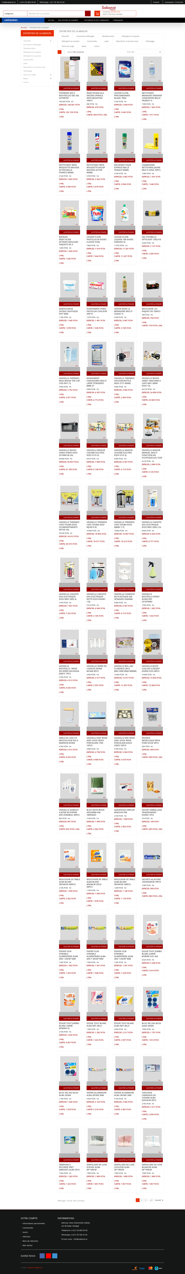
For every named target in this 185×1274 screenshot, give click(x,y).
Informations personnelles (34, 1223)
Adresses (26, 1236)
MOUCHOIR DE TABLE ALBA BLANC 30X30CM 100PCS (124, 882)
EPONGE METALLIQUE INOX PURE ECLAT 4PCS (151, 740)
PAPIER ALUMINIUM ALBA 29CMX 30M (124, 1094)
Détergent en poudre (32, 56)
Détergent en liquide (32, 52)
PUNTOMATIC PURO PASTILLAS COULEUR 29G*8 (97, 311)
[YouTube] (48, 1255)
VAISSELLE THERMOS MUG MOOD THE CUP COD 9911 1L (69, 381)
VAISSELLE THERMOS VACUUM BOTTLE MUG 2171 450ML (124, 381)
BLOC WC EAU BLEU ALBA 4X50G (151, 1024)
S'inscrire (179, 2)
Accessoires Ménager (32, 44)
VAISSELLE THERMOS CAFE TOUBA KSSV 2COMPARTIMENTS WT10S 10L (69, 526)
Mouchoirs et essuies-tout (34, 67)
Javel (25, 63)
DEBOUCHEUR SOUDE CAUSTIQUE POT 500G (68, 311)
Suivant (159, 1200)
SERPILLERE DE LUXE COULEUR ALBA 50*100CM (124, 1167)
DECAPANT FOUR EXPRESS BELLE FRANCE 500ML (122, 167)
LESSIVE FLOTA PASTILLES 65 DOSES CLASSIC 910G (96, 239)
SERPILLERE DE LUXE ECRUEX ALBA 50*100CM (97, 1167)
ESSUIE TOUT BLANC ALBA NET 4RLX (124, 1024)
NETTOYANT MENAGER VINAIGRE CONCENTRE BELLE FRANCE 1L (152, 97)
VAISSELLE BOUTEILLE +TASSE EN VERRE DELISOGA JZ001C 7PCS (69, 670)
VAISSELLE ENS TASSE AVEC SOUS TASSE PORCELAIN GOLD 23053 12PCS (124, 742)
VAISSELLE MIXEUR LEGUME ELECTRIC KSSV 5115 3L (96, 453)
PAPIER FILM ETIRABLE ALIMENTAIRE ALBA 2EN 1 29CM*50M (96, 955)
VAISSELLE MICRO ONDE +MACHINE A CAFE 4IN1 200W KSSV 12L (151, 382)
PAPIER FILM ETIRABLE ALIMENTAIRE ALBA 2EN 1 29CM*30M (123, 955)
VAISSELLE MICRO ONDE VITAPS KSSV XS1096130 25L (68, 453)
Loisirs (26, 82)
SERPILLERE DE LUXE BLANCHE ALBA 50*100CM (152, 1167)
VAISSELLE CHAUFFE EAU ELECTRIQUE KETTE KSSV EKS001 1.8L (96, 598)
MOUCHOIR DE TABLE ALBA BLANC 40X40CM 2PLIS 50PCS (97, 883)
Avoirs (25, 1232)
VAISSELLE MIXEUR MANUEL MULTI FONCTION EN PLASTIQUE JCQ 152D (152, 454)
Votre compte (29, 1218)
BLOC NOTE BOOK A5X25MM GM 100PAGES (96, 812)
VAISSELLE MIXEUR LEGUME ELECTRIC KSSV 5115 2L (123, 453)
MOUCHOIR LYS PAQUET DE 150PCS (151, 310)
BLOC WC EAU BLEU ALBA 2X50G (68, 1094)
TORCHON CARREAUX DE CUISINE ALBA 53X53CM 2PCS (149, 1096)
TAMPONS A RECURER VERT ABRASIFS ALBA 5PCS (69, 1167)
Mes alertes (27, 1245)
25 (151, 1200)
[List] (63, 52)
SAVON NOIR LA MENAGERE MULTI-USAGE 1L (123, 311)
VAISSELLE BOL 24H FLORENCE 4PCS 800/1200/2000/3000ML (125, 668)
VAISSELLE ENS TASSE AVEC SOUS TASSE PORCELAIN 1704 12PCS (97, 742)
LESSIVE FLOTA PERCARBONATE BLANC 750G (122, 95)
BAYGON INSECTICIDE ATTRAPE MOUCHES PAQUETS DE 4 (68, 241)
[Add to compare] (67, 84)
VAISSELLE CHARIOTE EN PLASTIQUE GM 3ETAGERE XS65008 (124, 597)
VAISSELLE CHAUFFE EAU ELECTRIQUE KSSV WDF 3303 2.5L (151, 525)
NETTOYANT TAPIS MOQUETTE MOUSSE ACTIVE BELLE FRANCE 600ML (69, 169)
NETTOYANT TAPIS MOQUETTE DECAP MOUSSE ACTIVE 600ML (96, 169)
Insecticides (28, 59)
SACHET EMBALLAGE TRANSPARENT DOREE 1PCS (152, 812)
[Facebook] (42, 1255)
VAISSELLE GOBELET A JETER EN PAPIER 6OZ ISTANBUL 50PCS (69, 812)
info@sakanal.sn (80, 1239)
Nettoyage (27, 71)
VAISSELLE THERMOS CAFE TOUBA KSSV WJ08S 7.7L (124, 525)
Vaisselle (27, 41)
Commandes (28, 1228)
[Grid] (59, 52)
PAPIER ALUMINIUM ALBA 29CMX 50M (96, 1094)
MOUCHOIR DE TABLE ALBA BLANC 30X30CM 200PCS (69, 882)
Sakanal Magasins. (35, 1267)
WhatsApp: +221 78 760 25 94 (52, 2)
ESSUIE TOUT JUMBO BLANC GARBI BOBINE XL (69, 1026)
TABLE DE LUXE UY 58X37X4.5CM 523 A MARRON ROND (68, 740)
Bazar (25, 78)
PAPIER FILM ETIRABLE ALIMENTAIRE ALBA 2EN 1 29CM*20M (68, 955)
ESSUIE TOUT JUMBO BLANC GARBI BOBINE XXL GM (152, 954)
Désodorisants (29, 48)
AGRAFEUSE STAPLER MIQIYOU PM (124, 811)
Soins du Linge (29, 74)
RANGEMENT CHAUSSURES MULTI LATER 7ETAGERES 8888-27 (96, 382)
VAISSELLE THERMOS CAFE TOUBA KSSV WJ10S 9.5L (97, 525)
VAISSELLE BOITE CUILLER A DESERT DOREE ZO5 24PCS (151, 668)
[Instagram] (54, 1255)
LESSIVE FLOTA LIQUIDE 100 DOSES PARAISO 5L (123, 239)
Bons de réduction (30, 1241)
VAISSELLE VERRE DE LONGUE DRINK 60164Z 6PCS (97, 668)
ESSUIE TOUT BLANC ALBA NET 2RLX (96, 1024)
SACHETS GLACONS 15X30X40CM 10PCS (151, 880)
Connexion (169, 2)
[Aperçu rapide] (72, 84)
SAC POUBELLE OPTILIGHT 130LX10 (151, 238)
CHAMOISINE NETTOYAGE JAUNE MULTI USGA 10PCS (151, 167)
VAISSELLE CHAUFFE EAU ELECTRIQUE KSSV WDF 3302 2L (69, 597)
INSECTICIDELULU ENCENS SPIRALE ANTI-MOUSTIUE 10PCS (95, 97)
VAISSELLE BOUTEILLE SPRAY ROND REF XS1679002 (151, 598)
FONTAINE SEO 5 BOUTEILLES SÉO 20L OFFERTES (69, 95)
